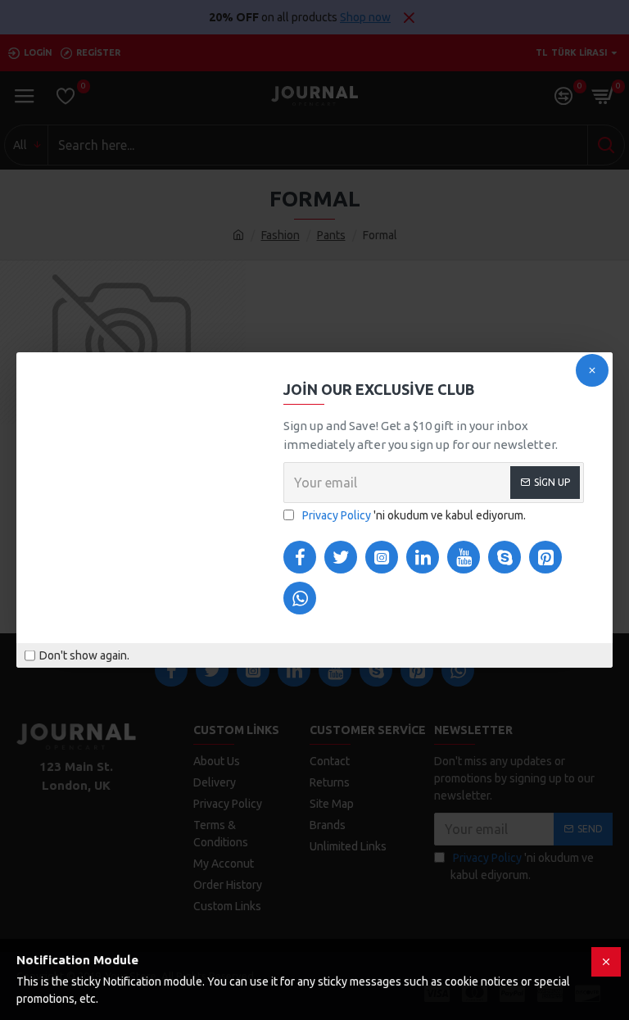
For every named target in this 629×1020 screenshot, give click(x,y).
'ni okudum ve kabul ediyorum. (414, 515)
